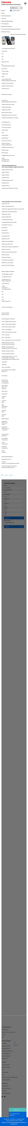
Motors (11, 475)
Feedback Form (4, 1058)
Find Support (4, 1043)
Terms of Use (13, 1119)
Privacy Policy (6, 1119)
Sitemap (20, 1120)
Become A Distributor (5, 1056)
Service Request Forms (5, 1048)
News (2, 1069)
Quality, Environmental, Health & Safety (9, 1077)
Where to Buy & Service (6, 1046)
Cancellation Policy (20, 1119)
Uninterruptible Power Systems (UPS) (11, 201)
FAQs (2, 1037)
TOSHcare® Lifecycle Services (7, 1051)
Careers (2, 1074)
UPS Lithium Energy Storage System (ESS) (13, 167)
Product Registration (5, 1053)
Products (6, 475)
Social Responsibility (5, 1079)
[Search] (21, 8)
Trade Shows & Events (5, 1067)
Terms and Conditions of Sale (12, 1120)
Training (3, 1034)
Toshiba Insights (4, 1072)
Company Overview (5, 1064)
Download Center (5, 1029)
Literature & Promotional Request (8, 1032)
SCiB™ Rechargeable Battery (9, 165)
